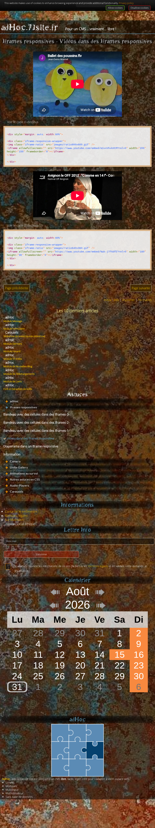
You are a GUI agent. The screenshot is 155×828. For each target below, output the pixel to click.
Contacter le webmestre (21, 511)
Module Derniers (12, 343)
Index (107, 300)
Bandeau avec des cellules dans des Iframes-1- (36, 430)
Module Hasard (11, 351)
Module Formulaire (14, 328)
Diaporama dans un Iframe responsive (30, 446)
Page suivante (141, 288)
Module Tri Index (12, 358)
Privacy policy (126, 3)
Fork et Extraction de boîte (17, 389)
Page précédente (16, 288)
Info (116, 300)
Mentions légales (16, 516)
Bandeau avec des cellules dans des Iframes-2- (36, 422)
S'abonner (41, 554)
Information (11, 454)
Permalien (145, 300)
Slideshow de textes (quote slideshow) (24, 336)
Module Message (12, 321)
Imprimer (128, 300)
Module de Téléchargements (19, 374)
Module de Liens (12, 381)
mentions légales (98, 566)
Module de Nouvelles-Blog (17, 366)
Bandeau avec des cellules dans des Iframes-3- (36, 414)
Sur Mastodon (14, 520)
